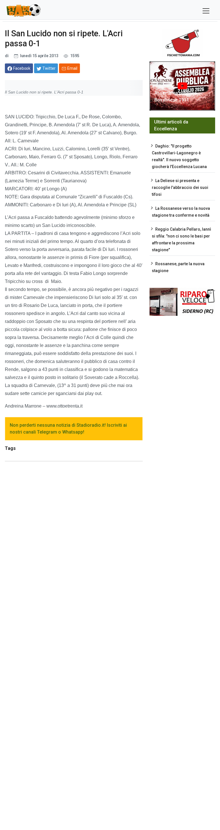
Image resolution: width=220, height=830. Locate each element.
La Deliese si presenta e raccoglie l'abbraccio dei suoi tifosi (180, 187)
